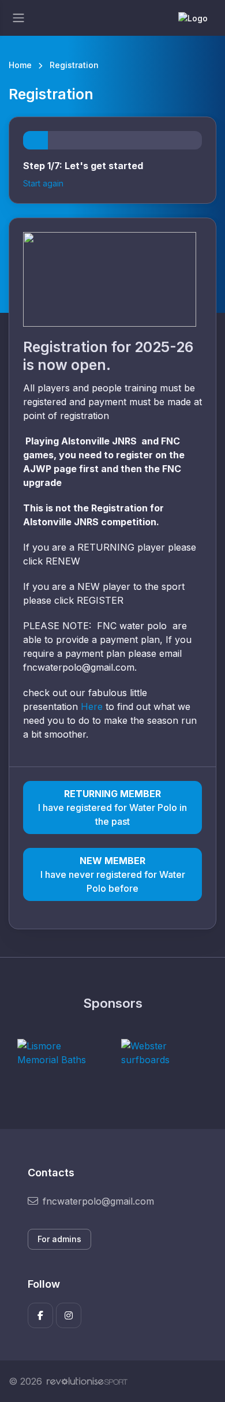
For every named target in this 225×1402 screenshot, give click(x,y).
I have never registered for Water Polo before (112, 874)
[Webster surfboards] (164, 1053)
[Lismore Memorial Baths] (60, 1053)
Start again (43, 183)
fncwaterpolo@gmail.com (98, 1201)
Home (20, 65)
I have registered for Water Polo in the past (112, 807)
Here (92, 706)
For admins (59, 1239)
